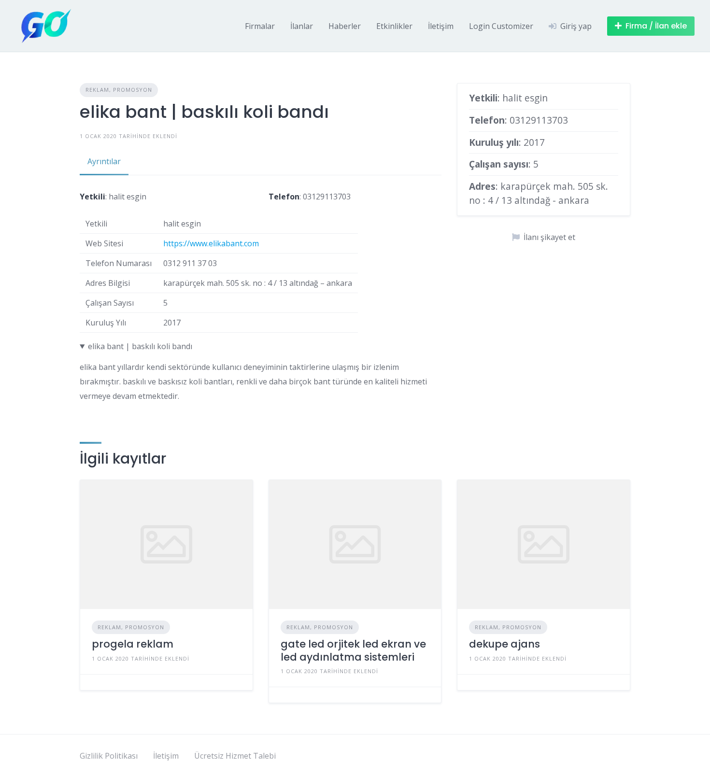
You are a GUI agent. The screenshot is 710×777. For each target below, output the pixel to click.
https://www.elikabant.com (211, 243)
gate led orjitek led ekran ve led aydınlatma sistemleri (353, 650)
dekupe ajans (504, 644)
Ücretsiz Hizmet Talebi (235, 755)
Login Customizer (501, 26)
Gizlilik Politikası (109, 755)
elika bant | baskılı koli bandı (140, 346)
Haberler (344, 26)
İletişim (441, 26)
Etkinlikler (394, 26)
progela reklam (132, 644)
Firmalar (260, 26)
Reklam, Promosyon (118, 89)
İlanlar (301, 26)
